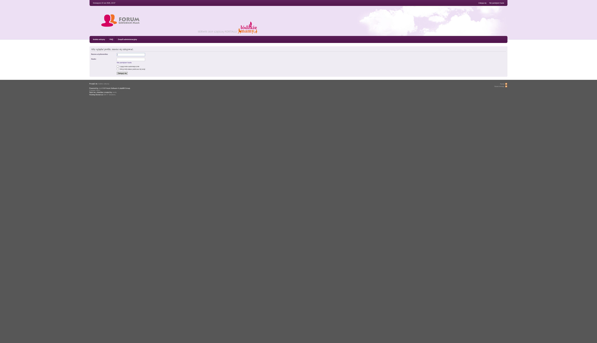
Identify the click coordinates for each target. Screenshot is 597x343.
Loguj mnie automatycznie (129, 66)
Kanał (502, 84)
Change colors (94, 90)
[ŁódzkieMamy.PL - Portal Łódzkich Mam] (186, 33)
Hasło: (93, 59)
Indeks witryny (99, 39)
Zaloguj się (482, 3)
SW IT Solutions (110, 95)
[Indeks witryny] (120, 24)
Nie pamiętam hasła (496, 3)
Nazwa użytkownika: (99, 54)
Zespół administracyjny (127, 39)
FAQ (111, 39)
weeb (114, 92)
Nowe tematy (499, 86)
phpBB (101, 88)
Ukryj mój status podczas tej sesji (132, 69)
